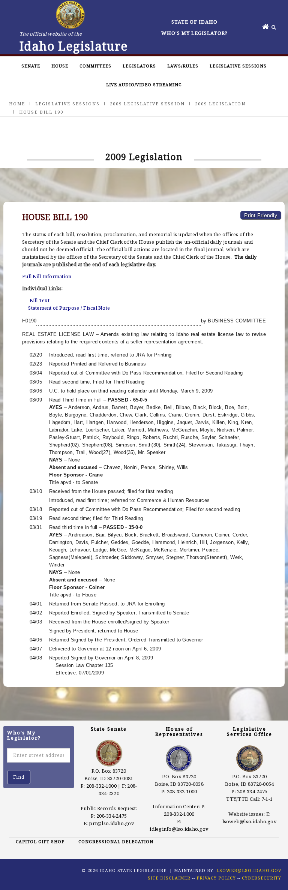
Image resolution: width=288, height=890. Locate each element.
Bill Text (40, 300)
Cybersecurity (261, 878)
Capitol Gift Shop (40, 841)
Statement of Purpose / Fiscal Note (69, 307)
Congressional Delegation (115, 841)
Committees (95, 66)
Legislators (139, 66)
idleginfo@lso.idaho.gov (179, 829)
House (59, 66)
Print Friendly (260, 215)
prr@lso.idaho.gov (111, 823)
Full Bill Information (46, 276)
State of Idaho (194, 21)
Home (17, 103)
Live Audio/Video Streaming (144, 84)
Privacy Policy (216, 878)
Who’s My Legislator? (194, 33)
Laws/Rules (182, 66)
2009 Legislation (220, 103)
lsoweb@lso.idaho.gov (249, 821)
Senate (30, 66)
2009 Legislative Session (147, 103)
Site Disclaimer (169, 878)
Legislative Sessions (238, 66)
